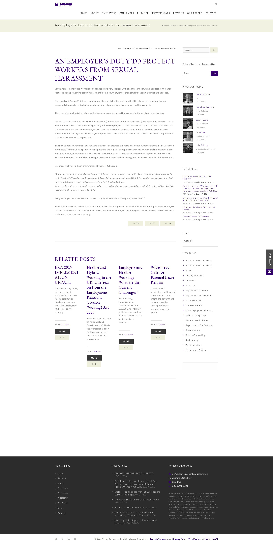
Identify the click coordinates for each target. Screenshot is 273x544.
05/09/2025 (97, 351)
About (95, 13)
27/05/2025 (161, 325)
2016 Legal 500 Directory (198, 265)
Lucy (198, 194)
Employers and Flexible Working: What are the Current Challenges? (130, 280)
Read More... (200, 102)
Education (191, 285)
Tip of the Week (194, 345)
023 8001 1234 (180, 485)
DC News (179, 25)
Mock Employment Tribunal (199, 310)
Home (83, 13)
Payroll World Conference (199, 325)
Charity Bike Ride (194, 275)
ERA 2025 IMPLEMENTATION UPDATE (67, 275)
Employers (109, 13)
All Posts (171, 25)
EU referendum (193, 300)
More (62, 331)
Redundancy (192, 340)
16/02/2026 (65, 325)
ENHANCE (143, 13)
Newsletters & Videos (197, 320)
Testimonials (161, 13)
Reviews (178, 13)
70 (137, 223)
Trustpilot (187, 240)
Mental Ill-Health (194, 305)
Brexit (189, 270)
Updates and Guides (168, 48)
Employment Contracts (197, 290)
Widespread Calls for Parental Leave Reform (162, 275)
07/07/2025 (129, 334)
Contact (211, 13)
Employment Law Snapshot (199, 295)
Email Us (176, 481)
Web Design (194, 539)
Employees (127, 13)
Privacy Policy (179, 539)
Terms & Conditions (159, 539)
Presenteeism (193, 330)
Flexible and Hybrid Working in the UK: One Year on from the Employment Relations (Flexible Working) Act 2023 (99, 290)
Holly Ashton (143, 48)
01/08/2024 (129, 48)
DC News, (156, 48)
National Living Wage (196, 315)
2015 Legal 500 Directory (198, 260)
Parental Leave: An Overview (196, 216)
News (60, 508)
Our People (194, 13)
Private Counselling (195, 335)
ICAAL (215, 539)
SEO (206, 539)
